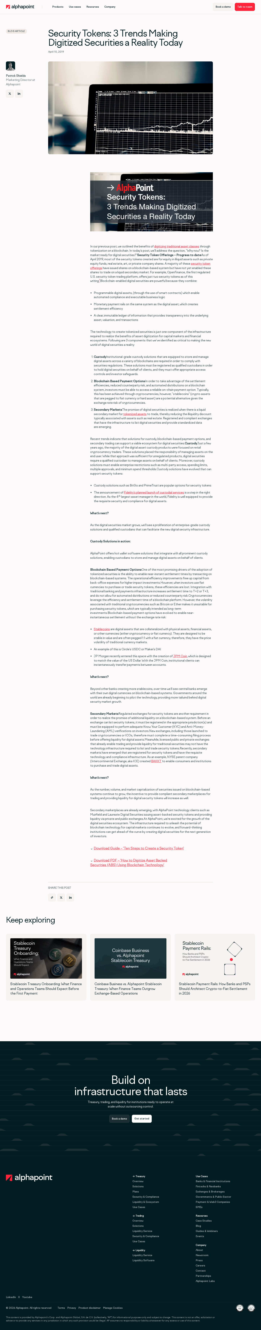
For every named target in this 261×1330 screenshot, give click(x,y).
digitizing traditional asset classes (176, 246)
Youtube (27, 1297)
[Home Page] (20, 7)
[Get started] (142, 1119)
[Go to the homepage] (29, 1178)
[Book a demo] (223, 7)
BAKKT (156, 761)
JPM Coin (180, 656)
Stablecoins (102, 629)
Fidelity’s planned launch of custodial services (154, 492)
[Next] (10, 93)
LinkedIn (11, 1297)
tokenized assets (135, 414)
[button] (58, 7)
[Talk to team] (245, 7)
